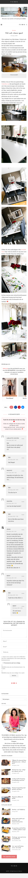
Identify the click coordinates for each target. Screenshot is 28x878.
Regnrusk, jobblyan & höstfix (17, 797)
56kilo (13, 735)
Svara (23, 438)
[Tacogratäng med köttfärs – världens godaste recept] (5, 830)
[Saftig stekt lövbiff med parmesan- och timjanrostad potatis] (5, 821)
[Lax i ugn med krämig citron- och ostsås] (5, 848)
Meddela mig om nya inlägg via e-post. (13, 673)
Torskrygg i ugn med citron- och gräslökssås (19, 838)
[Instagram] (12, 1)
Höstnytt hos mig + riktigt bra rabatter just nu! (18, 770)
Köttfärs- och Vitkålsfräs (18, 809)
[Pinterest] (22, 24)
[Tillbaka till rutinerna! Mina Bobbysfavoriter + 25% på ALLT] (5, 763)
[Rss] (24, 24)
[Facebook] (19, 24)
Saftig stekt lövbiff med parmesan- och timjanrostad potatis (18, 820)
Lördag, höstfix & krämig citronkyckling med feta (18, 779)
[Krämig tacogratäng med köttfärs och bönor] (5, 790)
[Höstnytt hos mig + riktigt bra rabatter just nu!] (5, 772)
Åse (9, 457)
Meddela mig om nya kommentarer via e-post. (13, 667)
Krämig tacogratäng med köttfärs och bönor (18, 788)
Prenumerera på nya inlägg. (12, 663)
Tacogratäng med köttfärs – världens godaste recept (19, 829)
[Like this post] (11, 407)
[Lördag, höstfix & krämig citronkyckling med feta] (5, 781)
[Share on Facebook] (15, 407)
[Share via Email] (22, 407)
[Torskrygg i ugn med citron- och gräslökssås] (5, 839)
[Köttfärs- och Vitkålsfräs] (5, 812)
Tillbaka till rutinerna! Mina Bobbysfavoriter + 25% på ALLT (19, 762)
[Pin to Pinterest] (19, 407)
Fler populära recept (9, 856)
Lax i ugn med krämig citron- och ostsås (17, 847)
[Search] (26, 24)
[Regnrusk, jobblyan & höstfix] (5, 799)
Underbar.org (5, 84)
